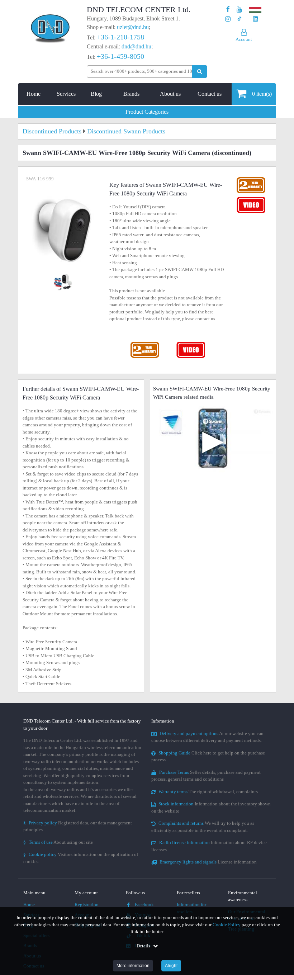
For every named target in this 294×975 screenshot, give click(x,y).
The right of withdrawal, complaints (208, 791)
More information (133, 965)
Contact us (210, 94)
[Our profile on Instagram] (228, 19)
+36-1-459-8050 (120, 56)
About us (170, 94)
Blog (96, 94)
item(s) (262, 94)
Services (66, 94)
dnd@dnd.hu (136, 46)
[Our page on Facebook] (228, 9)
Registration (87, 904)
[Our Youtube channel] (239, 9)
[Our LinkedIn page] (255, 19)
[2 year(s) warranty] (145, 343)
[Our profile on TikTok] (239, 19)
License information (208, 862)
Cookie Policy (227, 924)
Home (34, 94)
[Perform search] (199, 71)
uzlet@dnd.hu (133, 27)
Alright (171, 965)
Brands (131, 94)
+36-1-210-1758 (120, 37)
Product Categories (147, 112)
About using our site (58, 842)
